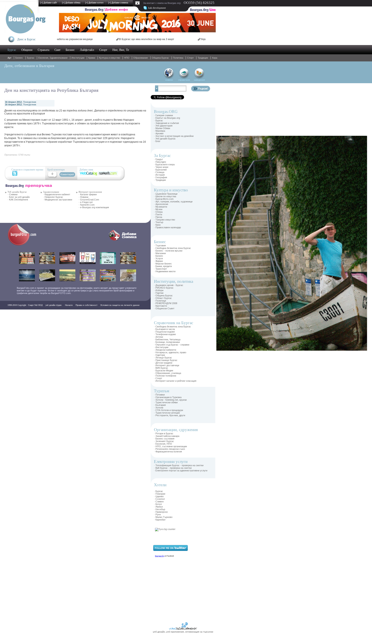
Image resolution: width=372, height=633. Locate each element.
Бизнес (70, 50)
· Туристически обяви (166, 402)
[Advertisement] (229, 200)
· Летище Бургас (163, 357)
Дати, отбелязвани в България (29, 66)
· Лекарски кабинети (165, 350)
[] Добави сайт (48, 2)
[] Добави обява (71, 2)
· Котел (158, 504)
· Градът (158, 159)
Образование (140, 57)
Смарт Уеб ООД (35, 305)
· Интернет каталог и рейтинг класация (175, 381)
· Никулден (160, 162)
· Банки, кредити (163, 266)
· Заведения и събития (166, 123)
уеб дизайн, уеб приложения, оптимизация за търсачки (183, 631)
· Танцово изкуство (164, 219)
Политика (178, 57)
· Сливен (159, 501)
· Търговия (160, 245)
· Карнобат (160, 519)
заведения (199, 80)
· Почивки (159, 394)
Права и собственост (87, 305)
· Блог (157, 141)
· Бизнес (158, 256)
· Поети (158, 214)
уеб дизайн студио (53, 305)
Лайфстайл (87, 50)
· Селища (159, 172)
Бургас (12, 50)
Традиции (203, 57)
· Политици (160, 300)
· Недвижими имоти (164, 271)
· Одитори (159, 355)
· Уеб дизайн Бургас (165, 138)
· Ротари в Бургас (163, 433)
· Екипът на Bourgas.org (167, 118)
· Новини (83, 197)
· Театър (158, 222)
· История (159, 174)
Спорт (103, 50)
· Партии (158, 293)
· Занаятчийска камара (166, 436)
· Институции (161, 347)
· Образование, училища (167, 373)
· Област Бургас (163, 298)
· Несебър (159, 509)
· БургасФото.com (164, 199)
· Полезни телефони (165, 375)
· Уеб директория (163, 125)
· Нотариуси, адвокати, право (170, 352)
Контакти (13, 314)
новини (169, 80)
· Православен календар (167, 227)
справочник (184, 80)
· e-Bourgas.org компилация (94, 207)
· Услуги (158, 258)
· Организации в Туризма (167, 397)
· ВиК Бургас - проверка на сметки (173, 468)
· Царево (159, 496)
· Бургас (158, 120)
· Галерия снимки (163, 115)
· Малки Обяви (162, 128)
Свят (57, 50)
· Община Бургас (163, 295)
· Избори (158, 290)
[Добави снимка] (123, 240)
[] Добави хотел (94, 2)
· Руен (157, 514)
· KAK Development (18, 199)
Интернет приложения (90, 192)
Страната (43, 50)
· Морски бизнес (163, 263)
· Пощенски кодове (164, 331)
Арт (9, 57)
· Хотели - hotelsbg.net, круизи (170, 400)
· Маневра (159, 131)
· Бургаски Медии (163, 370)
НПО (126, 57)
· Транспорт (160, 268)
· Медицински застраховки (57, 199)
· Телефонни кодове (165, 334)
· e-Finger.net (86, 202)
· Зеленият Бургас (164, 441)
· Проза (158, 217)
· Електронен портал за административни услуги (180, 470)
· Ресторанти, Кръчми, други (169, 415)
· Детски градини (163, 362)
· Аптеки (158, 337)
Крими (91, 57)
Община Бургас (160, 57)
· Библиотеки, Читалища (167, 339)
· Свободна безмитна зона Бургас (172, 248)
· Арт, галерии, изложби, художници (173, 201)
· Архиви (158, 133)
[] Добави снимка (118, 2)
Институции (77, 57)
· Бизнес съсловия (164, 438)
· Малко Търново (163, 517)
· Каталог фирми (88, 194)
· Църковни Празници (165, 193)
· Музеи (158, 209)
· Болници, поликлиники (167, 342)
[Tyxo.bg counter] (165, 529)
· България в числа (164, 329)
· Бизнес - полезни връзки (168, 250)
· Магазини (160, 253)
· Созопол (159, 499)
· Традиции (160, 180)
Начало (69, 305)
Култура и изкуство (109, 57)
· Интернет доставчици (166, 365)
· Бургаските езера (164, 164)
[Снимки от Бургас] (25, 245)
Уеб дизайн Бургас (17, 192)
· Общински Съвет (164, 308)
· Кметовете (160, 306)
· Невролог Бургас (53, 197)
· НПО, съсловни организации (170, 446)
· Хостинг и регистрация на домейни (174, 136)
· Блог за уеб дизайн (19, 197)
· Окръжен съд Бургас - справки (171, 344)
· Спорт (158, 378)
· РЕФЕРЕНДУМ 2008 (165, 303)
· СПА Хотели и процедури (168, 410)
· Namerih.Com (87, 204)
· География (160, 177)
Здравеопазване (51, 192)
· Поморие (159, 493)
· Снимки (12, 194)
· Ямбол (158, 506)
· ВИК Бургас (161, 368)
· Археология (161, 204)
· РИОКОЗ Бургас (164, 287)
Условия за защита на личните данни (120, 305)
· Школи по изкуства (165, 196)
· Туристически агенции (167, 412)
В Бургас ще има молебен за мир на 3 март (125, 39)
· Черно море (161, 167)
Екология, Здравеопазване (53, 57)
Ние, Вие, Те (120, 50)
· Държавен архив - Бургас (168, 285)
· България (160, 405)
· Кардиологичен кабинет (56, 194)
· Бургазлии (160, 169)
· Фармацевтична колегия (168, 451)
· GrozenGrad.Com (89, 199)
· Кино (157, 225)
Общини (27, 50)
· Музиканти (160, 206)
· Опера (158, 212)
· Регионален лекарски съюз (169, 449)
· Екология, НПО (163, 443)
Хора (214, 57)
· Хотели (158, 407)
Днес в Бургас (26, 39)
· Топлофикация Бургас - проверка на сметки (178, 465)
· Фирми (158, 261)
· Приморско (161, 512)
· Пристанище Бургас (165, 360)
